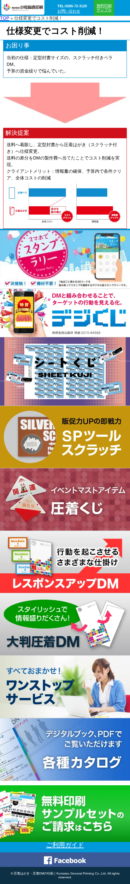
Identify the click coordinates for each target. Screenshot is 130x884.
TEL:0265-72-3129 (72, 6)
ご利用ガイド (65, 844)
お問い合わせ (68, 11)
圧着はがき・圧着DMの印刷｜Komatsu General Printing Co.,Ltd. (60, 873)
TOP (4, 18)
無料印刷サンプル (104, 7)
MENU (122, 8)
